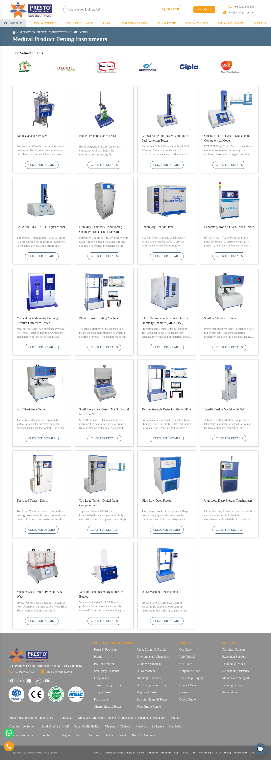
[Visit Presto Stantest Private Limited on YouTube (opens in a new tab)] (46, 681)
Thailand (125, 726)
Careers (184, 692)
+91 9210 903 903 (24, 671)
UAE (65, 726)
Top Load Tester (147, 692)
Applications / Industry (231, 22)
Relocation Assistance (236, 671)
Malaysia (141, 726)
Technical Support (233, 649)
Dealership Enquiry (191, 678)
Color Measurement (197, 22)
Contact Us (259, 22)
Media (193, 752)
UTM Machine (146, 671)
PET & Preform (167, 22)
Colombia (150, 735)
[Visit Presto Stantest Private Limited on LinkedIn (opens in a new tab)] (38, 681)
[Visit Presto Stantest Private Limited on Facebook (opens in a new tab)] (12, 681)
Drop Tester (101, 678)
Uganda (122, 735)
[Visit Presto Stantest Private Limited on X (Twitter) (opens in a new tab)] (20, 681)
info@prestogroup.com (59, 671)
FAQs (218, 752)
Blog (176, 752)
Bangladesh (175, 726)
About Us (98, 752)
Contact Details (189, 685)
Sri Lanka (158, 726)
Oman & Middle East (87, 726)
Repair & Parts (231, 692)
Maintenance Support (235, 678)
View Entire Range (149, 706)
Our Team (185, 663)
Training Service (232, 685)
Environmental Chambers (134, 22)
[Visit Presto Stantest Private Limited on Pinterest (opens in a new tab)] (29, 681)
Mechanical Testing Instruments (120, 752)
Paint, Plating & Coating (79, 22)
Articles (184, 752)
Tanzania (94, 735)
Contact (140, 752)
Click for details (41, 164)
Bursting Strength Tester (152, 699)
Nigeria (66, 735)
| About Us (15, 23)
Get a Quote (204, 9)
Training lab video (233, 663)
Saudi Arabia (49, 726)
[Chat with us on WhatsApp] (9, 733)
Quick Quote (187, 699)
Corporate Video (189, 671)
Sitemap (227, 752)
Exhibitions (166, 752)
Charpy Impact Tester (107, 706)
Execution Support (234, 656)
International (152, 752)
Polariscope (101, 699)
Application (27, 32)
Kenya (80, 735)
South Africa (49, 735)
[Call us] (9, 746)
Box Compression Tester (152, 685)
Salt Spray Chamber (106, 671)
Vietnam (110, 726)
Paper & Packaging (45, 22)
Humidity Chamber (149, 678)
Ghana (109, 735)
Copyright (254, 752)
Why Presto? (187, 656)
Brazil (135, 735)
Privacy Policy (240, 752)
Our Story (185, 649)
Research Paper (206, 752)
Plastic (106, 22)
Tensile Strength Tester (108, 685)
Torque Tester (102, 692)
